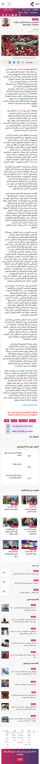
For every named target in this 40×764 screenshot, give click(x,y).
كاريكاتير (26, 12)
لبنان (7, 747)
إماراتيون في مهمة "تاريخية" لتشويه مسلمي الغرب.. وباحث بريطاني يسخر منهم (23, 673)
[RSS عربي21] (3, 15)
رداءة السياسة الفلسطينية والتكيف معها (11, 554)
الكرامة (24, 380)
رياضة (33, 692)
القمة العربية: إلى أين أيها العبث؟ (13, 454)
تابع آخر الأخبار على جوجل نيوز (22, 426)
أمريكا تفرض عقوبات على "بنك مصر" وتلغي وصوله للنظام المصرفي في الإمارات (23, 708)
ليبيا (7, 737)
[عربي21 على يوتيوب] (13, 15)
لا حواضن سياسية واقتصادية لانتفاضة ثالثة (27, 583)
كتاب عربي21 (20, 733)
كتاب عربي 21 (26, 9)
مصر (7, 744)
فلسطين (20, 69)
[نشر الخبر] (10, 62)
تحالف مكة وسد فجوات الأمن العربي (11, 508)
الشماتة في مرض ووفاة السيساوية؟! (25, 684)
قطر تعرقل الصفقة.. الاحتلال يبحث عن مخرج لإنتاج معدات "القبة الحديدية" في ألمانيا (24, 621)
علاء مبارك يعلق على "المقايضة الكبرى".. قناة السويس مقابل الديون (23, 609)
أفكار (22, 740)
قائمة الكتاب (33, 12)
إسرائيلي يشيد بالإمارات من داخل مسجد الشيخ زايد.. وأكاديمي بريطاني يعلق (23, 632)
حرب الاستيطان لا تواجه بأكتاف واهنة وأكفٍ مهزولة (11, 531)
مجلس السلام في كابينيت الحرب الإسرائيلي (30, 531)
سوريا (7, 739)
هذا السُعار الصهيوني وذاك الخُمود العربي (30, 509)
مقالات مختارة (8, 9)
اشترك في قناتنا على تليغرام (22, 431)
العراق (7, 735)
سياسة (33, 605)
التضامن (19, 111)
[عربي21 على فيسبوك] (19, 15)
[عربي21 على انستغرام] (9, 15)
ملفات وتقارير (27, 745)
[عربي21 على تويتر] (16, 15)
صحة (15, 740)
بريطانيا (6, 742)
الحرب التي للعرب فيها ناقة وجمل (30, 553)
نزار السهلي (36, 29)
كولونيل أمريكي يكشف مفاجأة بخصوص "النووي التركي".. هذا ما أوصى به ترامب (22, 720)
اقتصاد (29, 737)
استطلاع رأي (20, 742)
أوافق (20, 759)
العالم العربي (23, 420)
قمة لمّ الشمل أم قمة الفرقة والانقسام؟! (13, 476)
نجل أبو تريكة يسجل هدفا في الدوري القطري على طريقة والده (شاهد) (24, 696)
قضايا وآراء (17, 9)
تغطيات (29, 735)
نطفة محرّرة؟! (17, 464)
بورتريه (20, 12)
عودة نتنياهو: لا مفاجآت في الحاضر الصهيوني (26, 573)
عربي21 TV (13, 733)
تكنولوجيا (14, 737)
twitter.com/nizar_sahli (29, 405)
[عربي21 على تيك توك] (6, 15)
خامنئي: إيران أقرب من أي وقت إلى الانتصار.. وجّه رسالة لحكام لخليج (23, 644)
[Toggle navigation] (9, 4)
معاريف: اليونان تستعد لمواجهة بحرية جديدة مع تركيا (23, 656)
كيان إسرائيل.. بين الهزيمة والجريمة (29, 592)
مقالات (35, 10)
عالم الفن (14, 735)
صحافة (33, 616)
